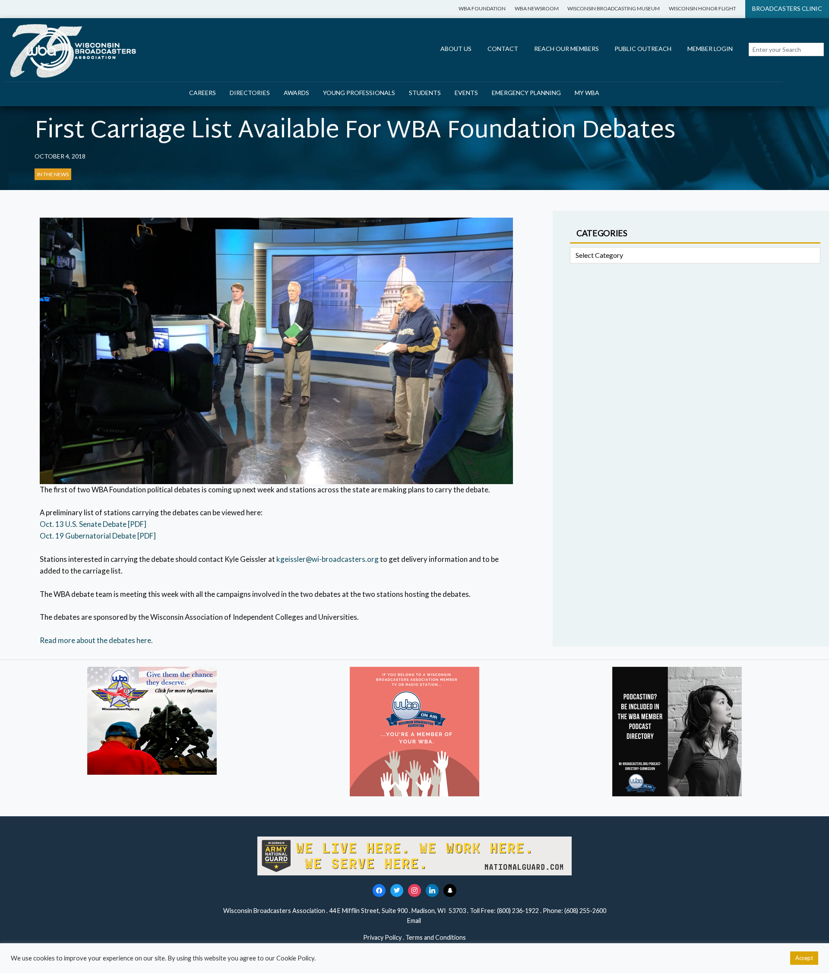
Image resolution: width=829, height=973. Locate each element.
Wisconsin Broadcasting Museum (613, 8)
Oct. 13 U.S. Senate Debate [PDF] (93, 524)
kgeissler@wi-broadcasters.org (327, 559)
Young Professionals (359, 92)
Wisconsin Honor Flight (702, 8)
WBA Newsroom (537, 8)
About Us (455, 48)
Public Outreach (642, 48)
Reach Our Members (566, 48)
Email (414, 920)
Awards (296, 92)
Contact (502, 48)
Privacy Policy (382, 937)
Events (466, 92)
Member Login (710, 48)
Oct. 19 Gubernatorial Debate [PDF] (98, 535)
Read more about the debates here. (96, 640)
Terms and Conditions (435, 937)
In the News (53, 174)
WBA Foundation (482, 8)
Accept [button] (804, 957)
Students (425, 92)
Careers (202, 92)
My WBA (587, 92)
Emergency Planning (526, 92)
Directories (250, 92)
